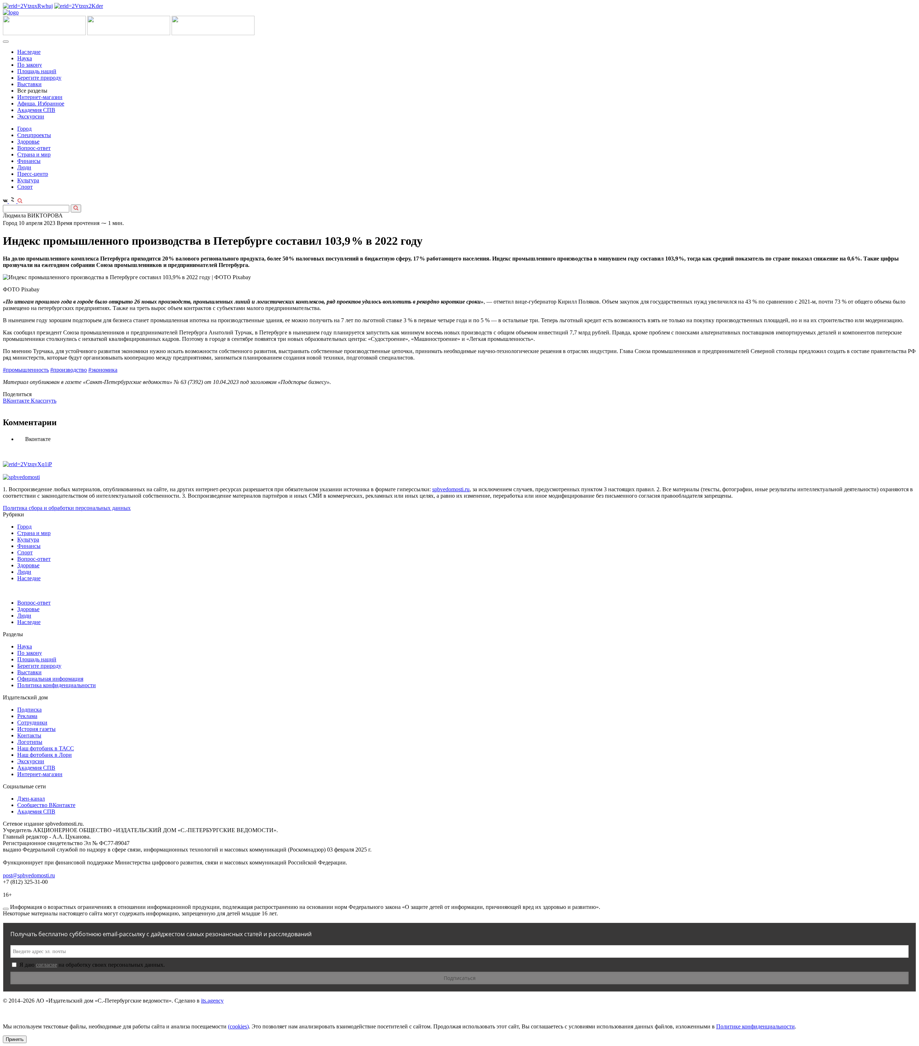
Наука (24, 58)
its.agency (212, 1001)
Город (24, 129)
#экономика (102, 370)
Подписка (29, 710)
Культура (28, 180)
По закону (29, 65)
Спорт (25, 187)
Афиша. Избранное (40, 103)
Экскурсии (30, 116)
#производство (68, 370)
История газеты (36, 729)
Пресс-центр (32, 174)
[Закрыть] (6, 909)
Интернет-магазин (39, 97)
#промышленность (26, 370)
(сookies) (238, 1026)
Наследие (29, 52)
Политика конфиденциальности (56, 685)
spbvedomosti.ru (451, 489)
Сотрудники (32, 722)
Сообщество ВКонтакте (46, 805)
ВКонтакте (17, 401)
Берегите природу (39, 78)
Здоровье (28, 142)
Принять (15, 1039)
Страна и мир (34, 154)
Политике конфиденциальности (755, 1026)
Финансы (29, 161)
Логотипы (29, 742)
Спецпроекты (34, 135)
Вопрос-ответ (34, 148)
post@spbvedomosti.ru (29, 875)
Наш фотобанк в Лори (44, 755)
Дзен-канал (31, 799)
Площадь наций (36, 71)
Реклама (27, 716)
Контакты (29, 735)
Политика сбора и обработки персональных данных (67, 508)
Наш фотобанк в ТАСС (45, 748)
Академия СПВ (36, 110)
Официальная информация (50, 679)
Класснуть (43, 401)
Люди (24, 167)
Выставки (29, 84)
